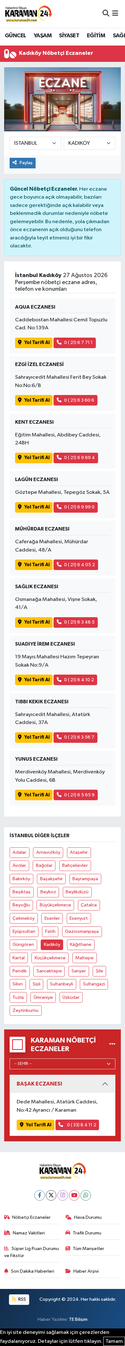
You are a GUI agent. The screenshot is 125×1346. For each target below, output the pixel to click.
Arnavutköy (48, 852)
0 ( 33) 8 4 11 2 (81, 1125)
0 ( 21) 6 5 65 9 (79, 795)
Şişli (36, 984)
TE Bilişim (78, 1319)
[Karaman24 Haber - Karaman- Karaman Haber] (28, 13)
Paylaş (26, 162)
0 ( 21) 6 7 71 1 (78, 342)
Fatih (50, 931)
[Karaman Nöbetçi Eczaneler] (112, 1044)
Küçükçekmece (50, 957)
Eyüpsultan (24, 931)
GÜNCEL (15, 36)
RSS (21, 1299)
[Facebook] (39, 1195)
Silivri (18, 984)
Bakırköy (21, 878)
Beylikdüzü (77, 891)
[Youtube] (74, 1195)
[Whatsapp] (85, 1195)
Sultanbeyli (61, 984)
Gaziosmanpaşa (82, 931)
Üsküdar (71, 997)
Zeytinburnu (25, 1010)
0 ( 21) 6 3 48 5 (79, 622)
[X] (51, 1195)
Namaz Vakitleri (29, 1233)
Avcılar (19, 865)
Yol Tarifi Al (37, 342)
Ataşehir (79, 852)
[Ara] (106, 14)
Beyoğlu (21, 905)
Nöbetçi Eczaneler (31, 1217)
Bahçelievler (75, 865)
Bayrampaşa (85, 878)
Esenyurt (79, 918)
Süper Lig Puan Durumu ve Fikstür (31, 1252)
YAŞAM (43, 36)
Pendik (20, 971)
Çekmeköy (24, 918)
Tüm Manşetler (88, 1248)
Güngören (23, 944)
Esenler (52, 918)
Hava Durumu (88, 1217)
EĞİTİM (96, 36)
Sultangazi (94, 984)
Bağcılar (44, 865)
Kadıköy (52, 944)
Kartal (19, 957)
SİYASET (69, 36)
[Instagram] (62, 1195)
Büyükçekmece (55, 905)
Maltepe (84, 957)
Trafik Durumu (87, 1233)
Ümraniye (43, 997)
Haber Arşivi (86, 1271)
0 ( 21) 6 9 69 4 (79, 457)
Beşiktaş (21, 891)
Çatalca (89, 905)
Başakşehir (51, 878)
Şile (99, 971)
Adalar (19, 852)
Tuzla (18, 997)
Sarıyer (78, 971)
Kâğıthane (80, 944)
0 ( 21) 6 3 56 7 (79, 737)
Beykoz (48, 891)
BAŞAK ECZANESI (39, 1083)
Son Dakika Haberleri (32, 1271)
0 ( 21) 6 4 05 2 (79, 564)
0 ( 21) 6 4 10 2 (79, 679)
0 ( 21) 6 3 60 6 (79, 400)
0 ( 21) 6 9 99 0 (79, 507)
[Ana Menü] (115, 14)
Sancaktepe (49, 971)
